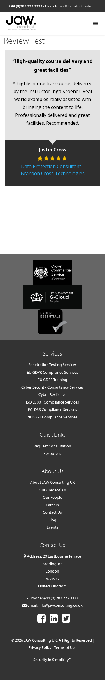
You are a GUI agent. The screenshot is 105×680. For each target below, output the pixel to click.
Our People (52, 497)
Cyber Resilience (52, 394)
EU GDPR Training (52, 379)
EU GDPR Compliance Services (52, 372)
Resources (52, 453)
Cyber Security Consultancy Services (52, 387)
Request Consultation (52, 446)
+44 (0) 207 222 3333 (60, 598)
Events (52, 527)
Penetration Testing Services (52, 364)
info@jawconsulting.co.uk (60, 605)
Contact (87, 6)
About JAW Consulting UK (52, 482)
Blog (48, 6)
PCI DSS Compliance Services (52, 409)
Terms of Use (65, 647)
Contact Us (52, 512)
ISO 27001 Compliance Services (52, 402)
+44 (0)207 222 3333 (25, 6)
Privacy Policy (40, 647)
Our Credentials (52, 490)
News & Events (66, 6)
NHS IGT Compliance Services (52, 417)
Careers (52, 505)
